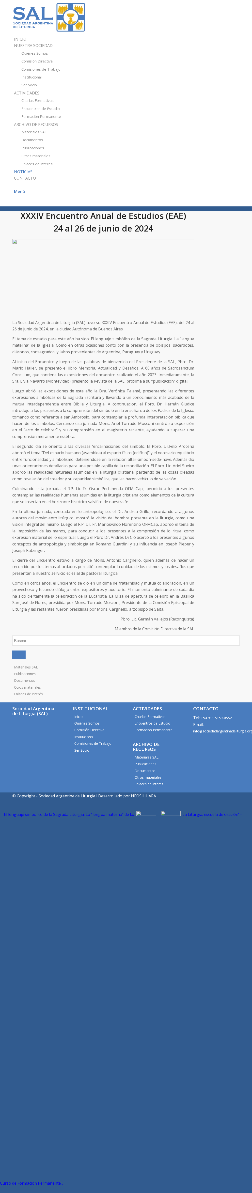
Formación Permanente (154, 730)
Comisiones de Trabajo (92, 743)
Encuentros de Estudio (152, 723)
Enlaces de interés (28, 694)
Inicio (78, 716)
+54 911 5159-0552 (216, 717)
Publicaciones (25, 673)
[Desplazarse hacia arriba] (1, 1190)
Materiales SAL (26, 667)
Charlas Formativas (150, 716)
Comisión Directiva (89, 730)
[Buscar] (15, 184)
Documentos (24, 680)
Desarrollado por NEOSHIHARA (127, 796)
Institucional (84, 736)
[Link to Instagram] (15, 203)
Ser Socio (81, 750)
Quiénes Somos (87, 723)
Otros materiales (27, 687)
